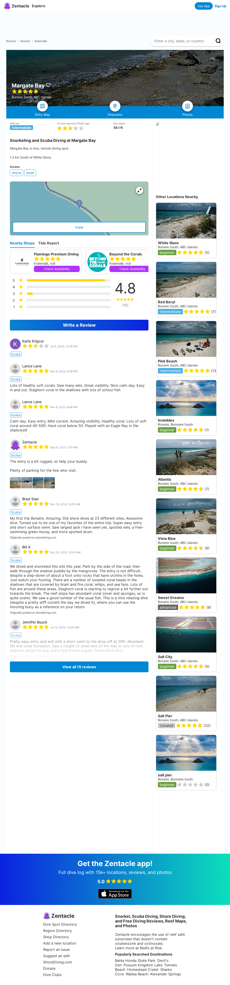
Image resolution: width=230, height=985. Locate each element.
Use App (203, 6)
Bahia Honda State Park (135, 960)
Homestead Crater (143, 969)
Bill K (26, 547)
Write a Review (79, 325)
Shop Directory (56, 937)
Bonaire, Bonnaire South (175, 424)
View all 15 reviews (79, 667)
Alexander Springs (165, 974)
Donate (49, 968)
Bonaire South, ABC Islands (178, 365)
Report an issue (56, 949)
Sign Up (220, 6)
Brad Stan (30, 499)
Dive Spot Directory (60, 924)
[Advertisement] (117, 22)
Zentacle (29, 442)
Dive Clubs (52, 974)
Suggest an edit (56, 956)
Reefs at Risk (151, 948)
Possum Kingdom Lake (143, 965)
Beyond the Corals (125, 254)
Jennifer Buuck (34, 622)
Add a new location (59, 943)
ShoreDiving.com (57, 962)
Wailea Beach (137, 974)
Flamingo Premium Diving (56, 254)
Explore (38, 6)
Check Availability (57, 269)
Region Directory (57, 930)
